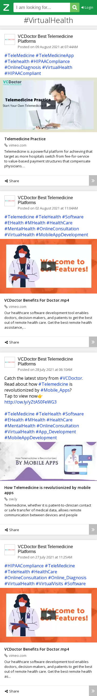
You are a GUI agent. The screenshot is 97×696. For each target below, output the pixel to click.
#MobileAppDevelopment (62, 235)
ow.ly (13, 499)
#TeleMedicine (19, 55)
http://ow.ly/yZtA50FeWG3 (30, 402)
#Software (73, 217)
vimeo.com (17, 145)
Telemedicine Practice (25, 138)
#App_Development (56, 432)
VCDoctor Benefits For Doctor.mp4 (36, 300)
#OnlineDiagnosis (22, 67)
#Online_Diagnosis (67, 578)
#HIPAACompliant (22, 73)
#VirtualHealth (57, 67)
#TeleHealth (48, 217)
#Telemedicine (19, 217)
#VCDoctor (71, 378)
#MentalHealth (19, 229)
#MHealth (35, 223)
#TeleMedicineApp (55, 55)
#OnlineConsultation (57, 229)
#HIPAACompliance (50, 61)
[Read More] (93, 180)
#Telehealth (16, 61)
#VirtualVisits (49, 584)
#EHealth (13, 223)
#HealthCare (59, 223)
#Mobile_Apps (55, 390)
